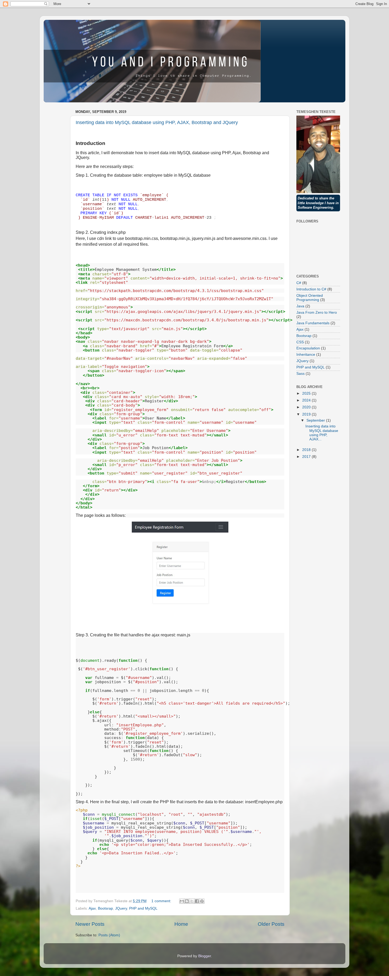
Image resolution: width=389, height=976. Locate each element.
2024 (307, 400)
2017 (307, 457)
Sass (300, 374)
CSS (300, 342)
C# (298, 283)
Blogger (204, 956)
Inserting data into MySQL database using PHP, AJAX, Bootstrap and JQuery (157, 122)
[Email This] (181, 901)
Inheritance (305, 355)
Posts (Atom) (109, 935)
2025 (307, 393)
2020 (307, 407)
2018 (307, 450)
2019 (307, 414)
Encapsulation (308, 348)
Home (181, 924)
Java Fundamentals (312, 323)
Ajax (92, 908)
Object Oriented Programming (309, 298)
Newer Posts (90, 924)
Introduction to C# (311, 289)
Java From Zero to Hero (316, 312)
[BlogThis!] (186, 901)
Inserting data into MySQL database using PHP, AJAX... (321, 432)
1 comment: (161, 901)
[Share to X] (192, 901)
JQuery (121, 908)
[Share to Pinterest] (202, 901)
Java (300, 306)
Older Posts (271, 924)
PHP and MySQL (143, 908)
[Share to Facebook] (197, 901)
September (316, 420)
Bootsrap (105, 908)
